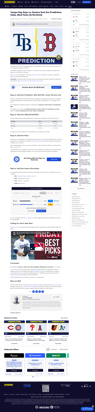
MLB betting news (34, 284)
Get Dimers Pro (86, 2)
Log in (79, 2)
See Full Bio (56, 297)
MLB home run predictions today (80, 221)
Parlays (56, 6)
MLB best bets (38, 141)
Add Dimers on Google (56, 18)
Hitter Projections (33, 6)
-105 (50, 204)
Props (25, 6)
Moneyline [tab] (43, 193)
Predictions (14, 6)
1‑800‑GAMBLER (60, 396)
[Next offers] (68, 364)
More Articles (64, 317)
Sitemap (40, 394)
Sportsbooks (54, 349)
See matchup (31, 210)
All (48, 349)
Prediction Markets (63, 349)
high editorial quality (37, 271)
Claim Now (35, 370)
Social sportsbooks (76, 225)
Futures (61, 6)
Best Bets (20, 6)
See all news (81, 188)
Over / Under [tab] (50, 193)
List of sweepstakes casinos (79, 223)
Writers (18, 394)
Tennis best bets (76, 210)
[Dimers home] (9, 2)
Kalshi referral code (77, 206)
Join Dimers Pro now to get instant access (31, 81)
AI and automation (15, 269)
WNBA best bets (76, 218)
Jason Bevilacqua (25, 24)
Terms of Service (32, 394)
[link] (82, 386)
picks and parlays (56, 284)
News (70, 6)
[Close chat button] (93, 406)
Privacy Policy (24, 394)
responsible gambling (16, 274)
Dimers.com (13, 74)
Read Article (14, 343)
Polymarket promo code (78, 204)
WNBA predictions (76, 198)
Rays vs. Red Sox (36, 74)
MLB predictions (76, 200)
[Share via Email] (33, 291)
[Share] (42, 291)
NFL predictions (76, 202)
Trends (51, 6)
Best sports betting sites (78, 219)
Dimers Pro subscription (78, 212)
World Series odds (29, 286)
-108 (50, 201)
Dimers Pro (18, 147)
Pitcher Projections (43, 6)
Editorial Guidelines (59, 394)
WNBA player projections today (79, 214)
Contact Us (12, 394)
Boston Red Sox (32, 176)
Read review (8, 374)
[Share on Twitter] (36, 291)
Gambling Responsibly (48, 394)
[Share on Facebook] (39, 291)
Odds (66, 6)
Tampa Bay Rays (21, 176)
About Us (6, 394)
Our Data (67, 394)
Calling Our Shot (14, 227)
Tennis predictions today (78, 208)
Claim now (14, 370)
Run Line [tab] (57, 193)
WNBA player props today (78, 216)
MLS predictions (76, 196)
